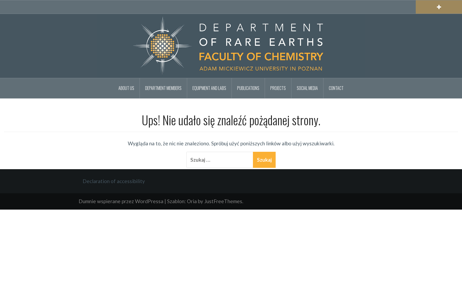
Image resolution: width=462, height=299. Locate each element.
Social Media (307, 88)
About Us (126, 88)
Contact (336, 88)
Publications (248, 88)
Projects (278, 88)
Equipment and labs (209, 88)
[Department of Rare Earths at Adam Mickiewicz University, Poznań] (231, 45)
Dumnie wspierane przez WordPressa (121, 201)
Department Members (163, 88)
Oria (192, 201)
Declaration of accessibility (114, 181)
